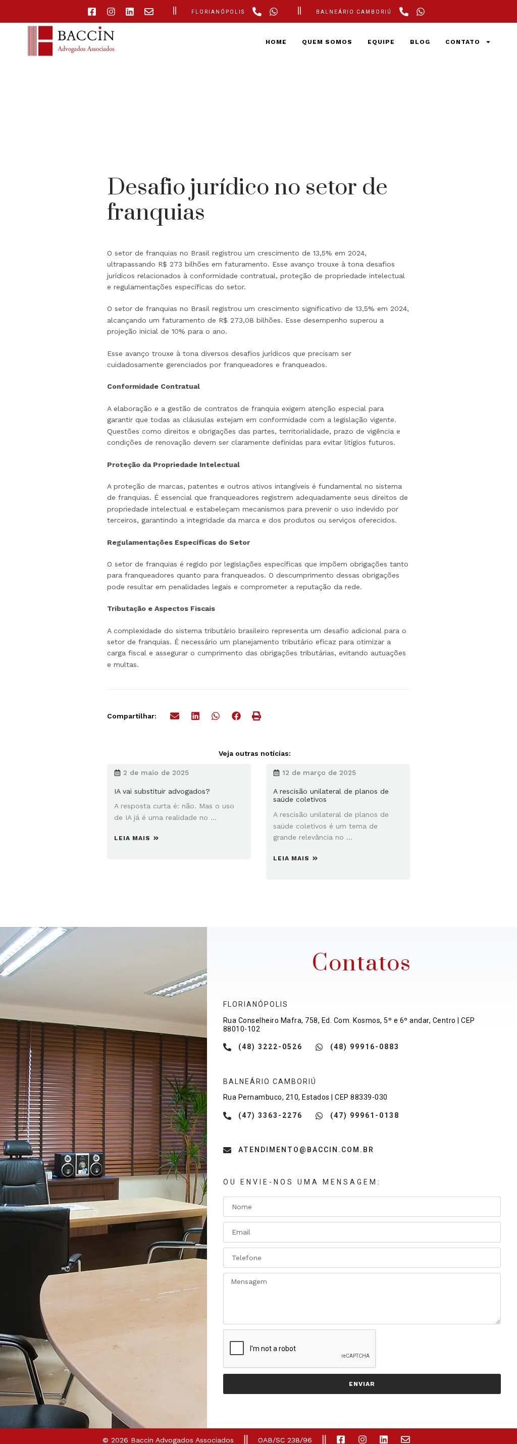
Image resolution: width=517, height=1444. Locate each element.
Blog (420, 41)
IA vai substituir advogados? (162, 791)
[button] (175, 716)
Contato (462, 41)
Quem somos (327, 41)
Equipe (381, 41)
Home (276, 41)
